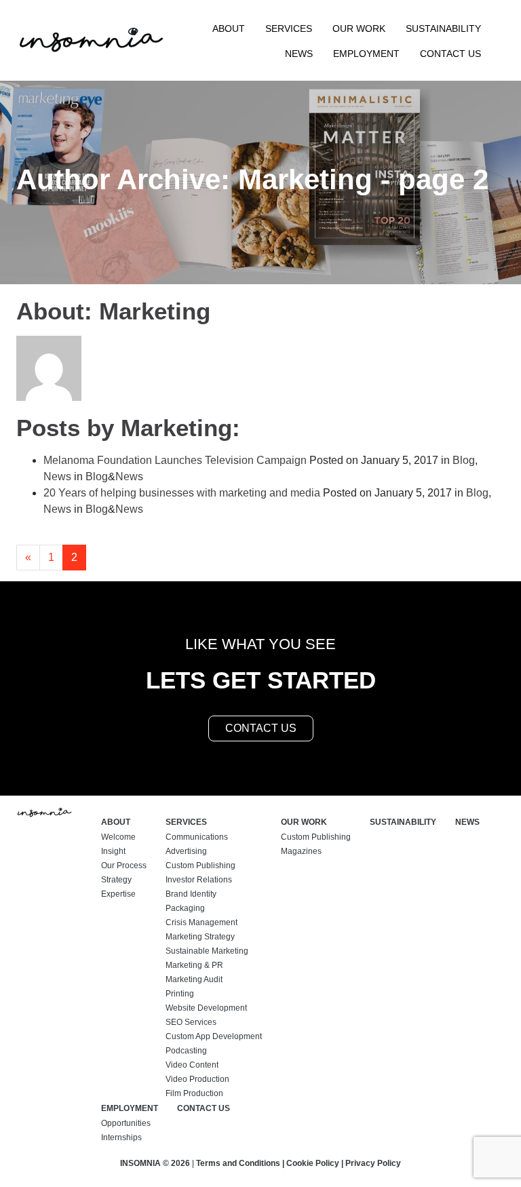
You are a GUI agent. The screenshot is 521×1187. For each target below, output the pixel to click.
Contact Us (450, 53)
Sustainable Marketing (207, 951)
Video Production (197, 1079)
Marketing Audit (194, 979)
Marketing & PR (194, 965)
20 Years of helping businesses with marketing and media (181, 493)
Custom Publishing (200, 865)
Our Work (358, 28)
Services (288, 28)
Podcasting (186, 1050)
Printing (180, 993)
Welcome (118, 837)
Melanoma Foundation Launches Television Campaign (175, 460)
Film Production (194, 1093)
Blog (463, 460)
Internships (121, 1137)
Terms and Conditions (238, 1163)
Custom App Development (214, 1036)
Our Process (124, 865)
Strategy (116, 879)
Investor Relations (199, 879)
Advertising (186, 851)
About (228, 28)
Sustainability (443, 28)
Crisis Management (201, 922)
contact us (260, 728)
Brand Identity (191, 894)
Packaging (185, 908)
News (299, 53)
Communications (197, 837)
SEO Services (191, 1022)
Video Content (192, 1065)
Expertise (118, 894)
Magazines (301, 851)
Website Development (206, 1008)
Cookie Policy (312, 1163)
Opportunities (126, 1123)
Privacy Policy (373, 1163)
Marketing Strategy (200, 936)
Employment (366, 53)
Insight (113, 851)
